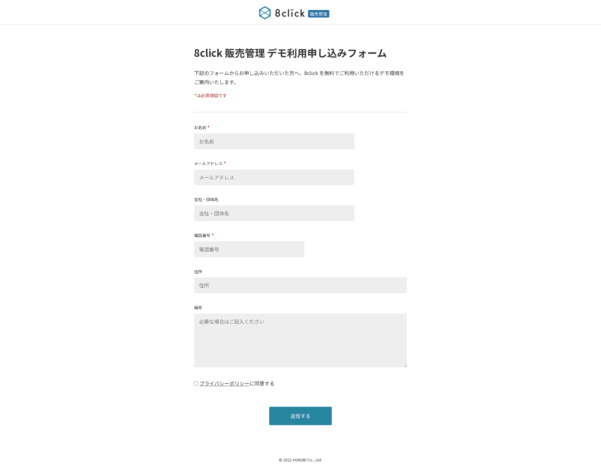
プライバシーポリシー (224, 383)
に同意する (262, 383)
